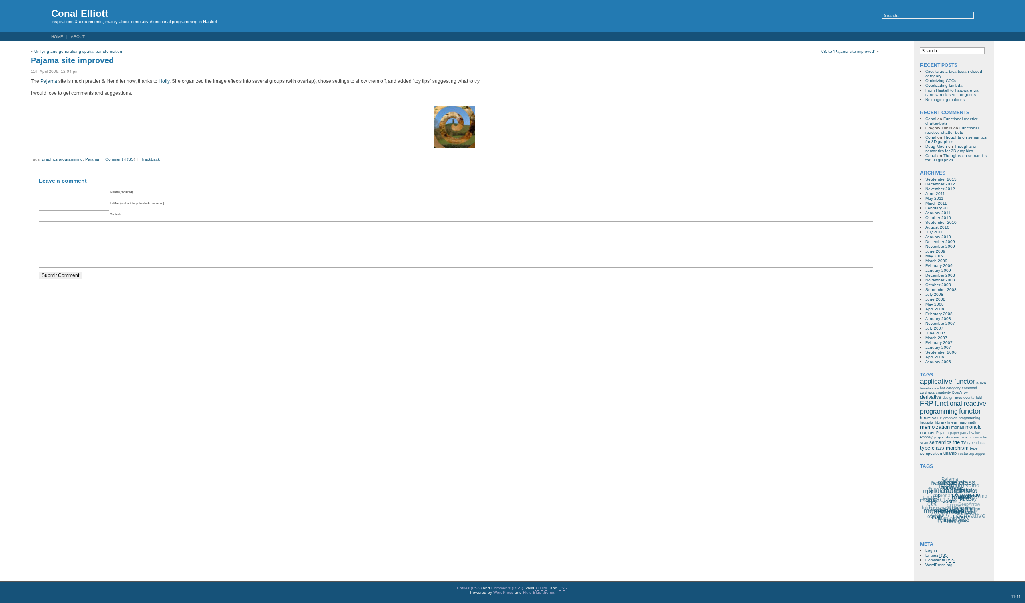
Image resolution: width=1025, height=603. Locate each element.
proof (964, 437)
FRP (926, 403)
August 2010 (937, 227)
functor (970, 411)
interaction (927, 422)
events (969, 398)
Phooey (926, 437)
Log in (931, 550)
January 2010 (938, 237)
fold (979, 398)
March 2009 (936, 261)
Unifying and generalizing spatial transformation (78, 51)
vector (963, 454)
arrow (981, 382)
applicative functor (947, 381)
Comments (940, 560)
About (78, 36)
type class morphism (944, 448)
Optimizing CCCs (940, 80)
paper (954, 433)
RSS (129, 159)
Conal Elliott (79, 13)
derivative (930, 397)
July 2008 (934, 294)
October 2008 (938, 285)
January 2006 (938, 362)
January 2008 (938, 318)
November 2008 (940, 280)
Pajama (48, 81)
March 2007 (936, 338)
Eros (958, 398)
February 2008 (939, 314)
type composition (968, 493)
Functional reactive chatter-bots (952, 130)
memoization (935, 427)
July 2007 (934, 328)
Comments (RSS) (507, 588)
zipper (980, 454)
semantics (940, 442)
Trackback (150, 159)
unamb (950, 453)
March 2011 (936, 203)
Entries (936, 555)
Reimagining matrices (945, 99)
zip (971, 454)
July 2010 (934, 232)
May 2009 (934, 256)
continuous (927, 392)
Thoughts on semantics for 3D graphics (951, 148)
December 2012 (940, 184)
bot (942, 388)
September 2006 (941, 352)
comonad (969, 388)
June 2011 (935, 193)
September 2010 (941, 222)
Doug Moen (936, 146)
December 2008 (940, 275)
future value (931, 418)
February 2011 (938, 208)
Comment (114, 159)
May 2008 (934, 304)
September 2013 (941, 179)
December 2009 (940, 241)
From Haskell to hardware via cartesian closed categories (952, 92)
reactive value (978, 437)
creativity (943, 392)
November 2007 (940, 323)
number (927, 432)
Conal (930, 119)
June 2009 (935, 251)
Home (57, 36)
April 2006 (934, 357)
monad (957, 427)
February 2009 (939, 265)
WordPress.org (939, 565)
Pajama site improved (72, 60)
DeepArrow (960, 392)
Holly (164, 81)
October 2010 (938, 217)
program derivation (946, 437)
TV (963, 442)
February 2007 (939, 342)
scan (924, 443)
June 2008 (935, 299)
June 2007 (935, 333)
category (953, 388)
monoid (973, 427)
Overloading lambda (944, 85)
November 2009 (940, 246)
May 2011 (934, 198)
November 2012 (940, 189)
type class (976, 443)
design (948, 398)
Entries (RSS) (469, 588)
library (940, 422)
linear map (957, 422)
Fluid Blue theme (538, 592)
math (972, 422)
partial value (970, 433)
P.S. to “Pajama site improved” (847, 51)
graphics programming (62, 159)
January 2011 (938, 213)
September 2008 (941, 289)
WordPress (503, 592)
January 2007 (938, 347)
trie (956, 442)
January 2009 (938, 270)
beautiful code (929, 388)
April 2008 (934, 309)
